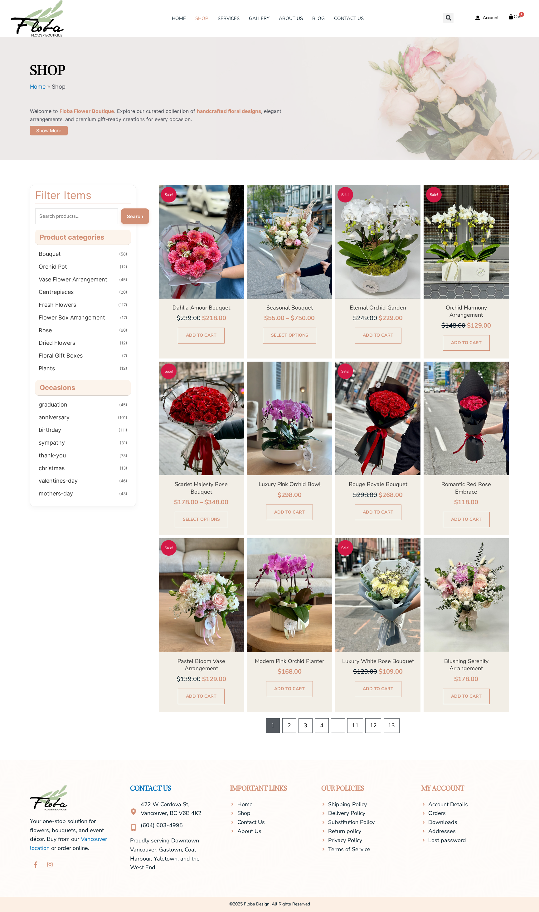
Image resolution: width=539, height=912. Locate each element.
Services (229, 18)
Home (179, 18)
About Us (291, 18)
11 (355, 725)
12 (373, 725)
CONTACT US (150, 789)
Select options (289, 335)
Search (135, 216)
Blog (318, 18)
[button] (448, 18)
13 (391, 725)
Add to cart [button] (201, 335)
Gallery (259, 18)
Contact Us (349, 18)
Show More (48, 131)
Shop (201, 18)
